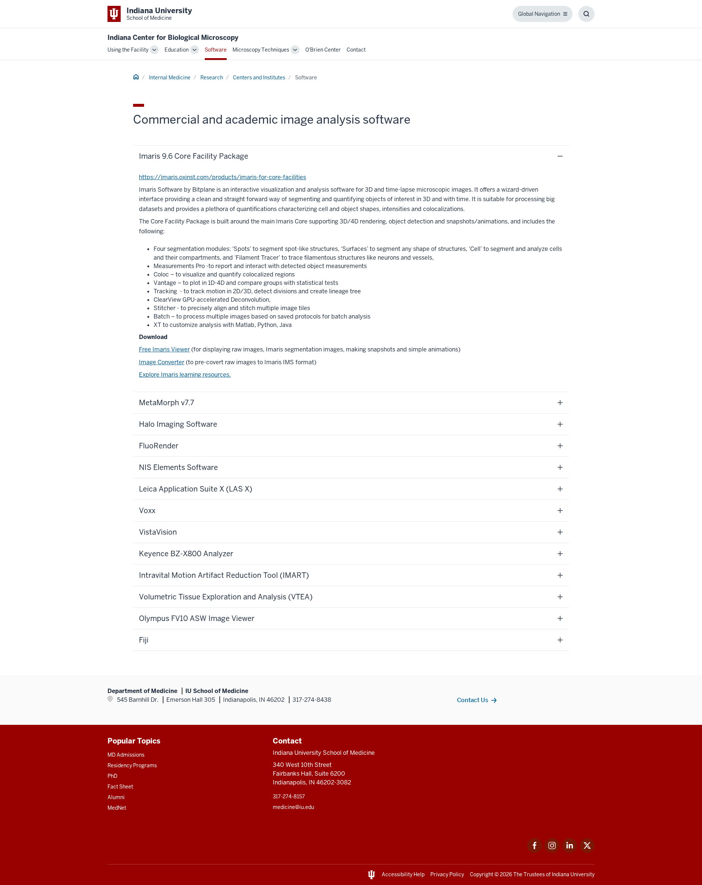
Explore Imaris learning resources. (185, 375)
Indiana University (573, 874)
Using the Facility (127, 49)
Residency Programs (132, 765)
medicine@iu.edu (293, 807)
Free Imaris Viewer (164, 349)
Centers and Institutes (259, 77)
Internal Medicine (169, 77)
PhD (112, 776)
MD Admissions (125, 755)
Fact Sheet (120, 786)
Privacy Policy (447, 874)
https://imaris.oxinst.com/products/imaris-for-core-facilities (222, 177)
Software (216, 49)
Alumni (116, 797)
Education (177, 49)
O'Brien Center (323, 49)
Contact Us (472, 700)
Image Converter (161, 362)
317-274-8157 (289, 796)
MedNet (116, 808)
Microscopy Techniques (261, 49)
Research (211, 77)
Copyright (481, 874)
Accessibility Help (403, 874)
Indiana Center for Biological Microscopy (172, 37)
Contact (356, 49)
